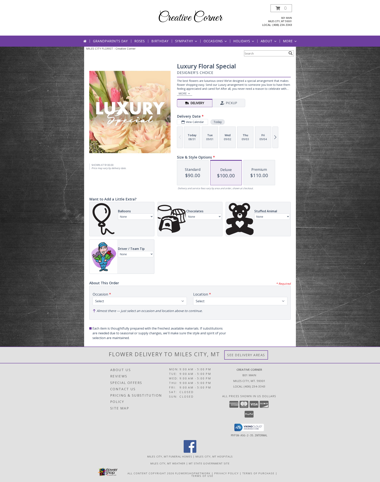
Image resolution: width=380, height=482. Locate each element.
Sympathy (184, 41)
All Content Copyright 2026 (150, 473)
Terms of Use (202, 476)
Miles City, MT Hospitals (214, 456)
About (267, 41)
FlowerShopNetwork (193, 473)
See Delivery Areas (246, 355)
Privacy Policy (226, 473)
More (288, 41)
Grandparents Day (110, 41)
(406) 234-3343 (282, 25)
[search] (290, 53)
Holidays (241, 41)
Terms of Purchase (258, 473)
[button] (281, 8)
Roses (139, 41)
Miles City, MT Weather (167, 463)
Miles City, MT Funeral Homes (169, 456)
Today (218, 122)
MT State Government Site (209, 463)
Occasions (213, 41)
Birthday (159, 41)
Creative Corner (190, 18)
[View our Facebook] (190, 452)
